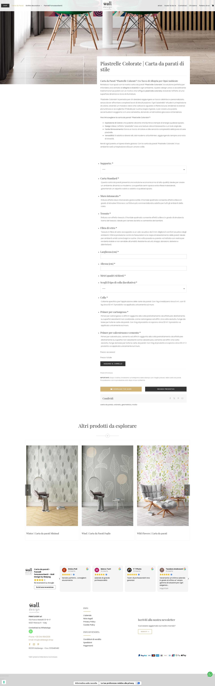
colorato (117, 404)
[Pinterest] (178, 398)
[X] (174, 398)
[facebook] (30, 644)
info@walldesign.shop (43, 640)
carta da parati (106, 404)
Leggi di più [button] (131, 588)
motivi (134, 404)
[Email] (182, 398)
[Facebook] (170, 398)
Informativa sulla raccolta (86, 683)
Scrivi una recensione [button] (45, 587)
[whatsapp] (31, 631)
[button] (28, 490)
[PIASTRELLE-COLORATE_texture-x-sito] (54, 147)
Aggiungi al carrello (113, 364)
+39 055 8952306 (42, 636)
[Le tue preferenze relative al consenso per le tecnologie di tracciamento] (4, 682)
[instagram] (34, 644)
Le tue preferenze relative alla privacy (117, 683)
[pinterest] (38, 644)
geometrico (126, 404)
